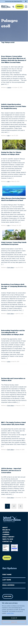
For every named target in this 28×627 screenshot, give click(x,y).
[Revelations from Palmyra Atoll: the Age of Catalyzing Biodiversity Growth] (14, 277)
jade (8, 135)
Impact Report (8, 537)
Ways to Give (7, 539)
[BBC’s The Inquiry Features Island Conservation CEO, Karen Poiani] (14, 415)
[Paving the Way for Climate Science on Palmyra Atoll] (14, 145)
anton (8, 361)
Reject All (14, 622)
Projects (6, 530)
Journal (5, 532)
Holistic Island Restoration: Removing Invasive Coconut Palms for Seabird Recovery (13, 106)
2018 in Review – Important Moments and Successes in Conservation (11, 470)
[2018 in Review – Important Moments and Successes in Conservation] (14, 460)
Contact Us (7, 541)
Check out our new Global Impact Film (13, 1)
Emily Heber (10, 267)
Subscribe (7, 596)
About (5, 527)
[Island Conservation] (5, 6)
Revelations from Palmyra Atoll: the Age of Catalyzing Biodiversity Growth (14, 286)
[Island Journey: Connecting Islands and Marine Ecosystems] (14, 235)
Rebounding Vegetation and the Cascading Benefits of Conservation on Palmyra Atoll (13, 332)
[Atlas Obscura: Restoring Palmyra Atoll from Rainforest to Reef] (14, 191)
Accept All (14, 618)
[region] (14, 613)
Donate (19, 6)
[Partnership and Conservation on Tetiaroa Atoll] (14, 371)
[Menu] (26, 7)
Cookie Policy (10, 613)
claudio (9, 87)
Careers (5, 534)
